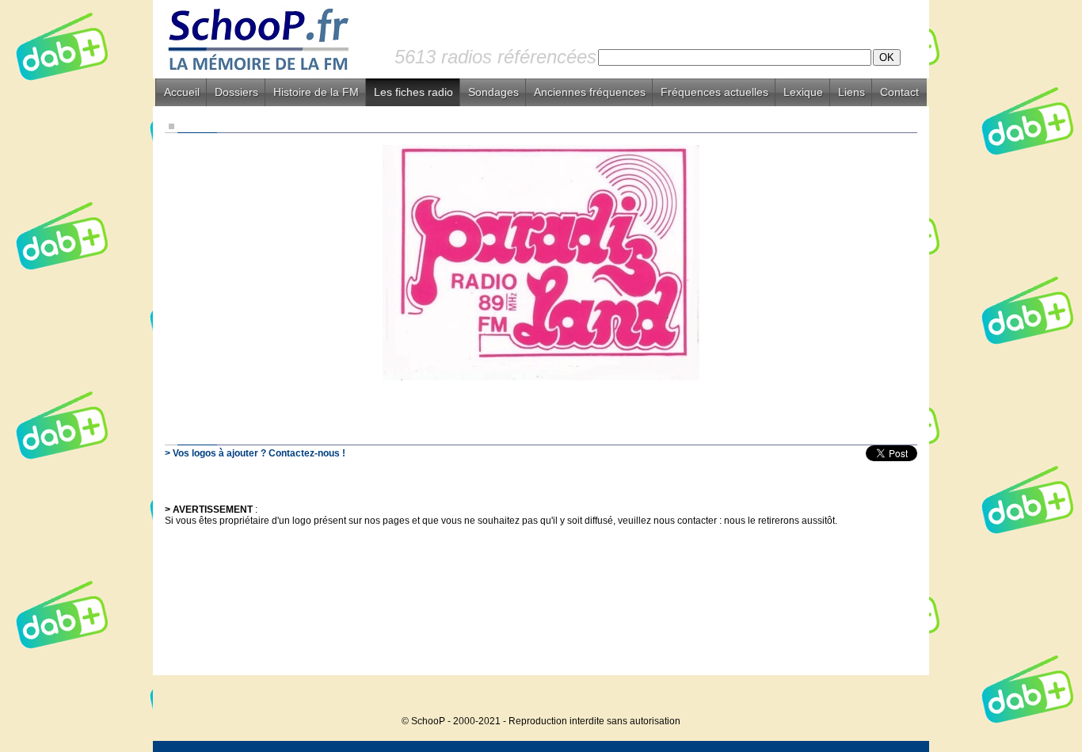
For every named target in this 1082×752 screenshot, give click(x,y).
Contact (899, 92)
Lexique (803, 92)
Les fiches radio (413, 92)
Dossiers (236, 92)
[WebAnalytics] (897, 697)
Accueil (182, 92)
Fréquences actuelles (714, 92)
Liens (851, 92)
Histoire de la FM (316, 92)
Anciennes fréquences (590, 92)
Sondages (493, 92)
